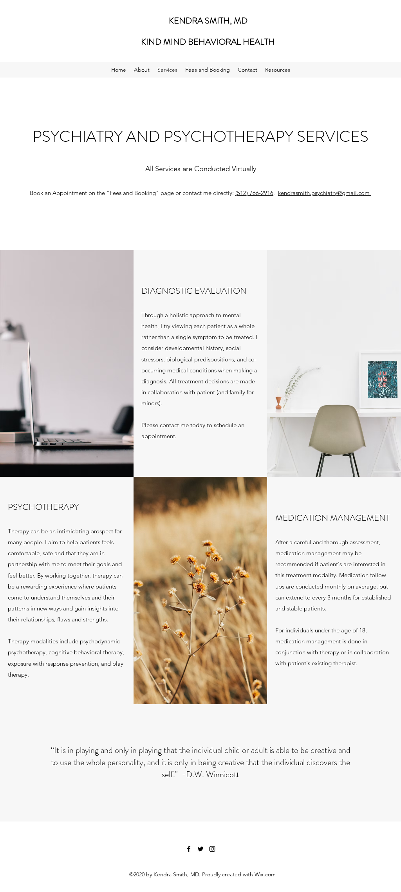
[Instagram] (212, 849)
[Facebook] (189, 849)
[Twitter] (200, 849)
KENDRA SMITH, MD (208, 20)
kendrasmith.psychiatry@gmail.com (324, 193)
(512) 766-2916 (254, 193)
